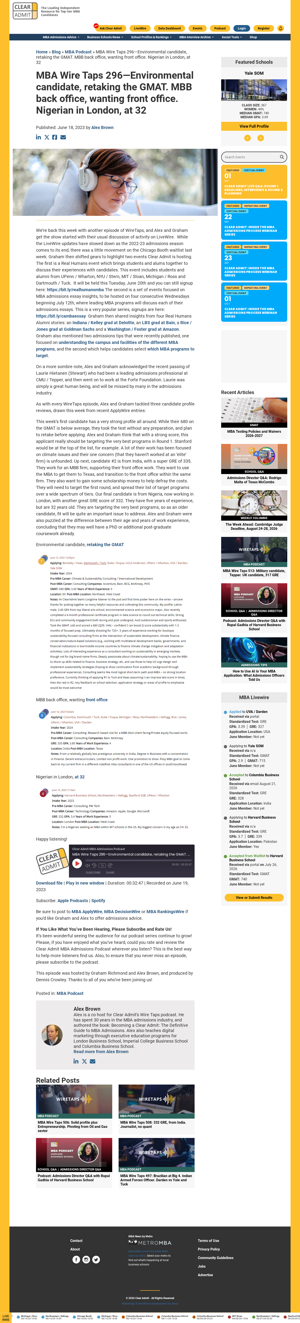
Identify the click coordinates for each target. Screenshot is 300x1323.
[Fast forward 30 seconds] (110, 865)
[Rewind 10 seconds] (94, 865)
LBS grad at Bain (158, 322)
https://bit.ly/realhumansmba (75, 289)
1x (102, 865)
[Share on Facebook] (55, 137)
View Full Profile (254, 126)
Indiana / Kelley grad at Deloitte (103, 322)
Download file (49, 883)
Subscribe (93, 872)
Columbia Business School (128, 1316)
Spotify (98, 900)
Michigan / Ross (18, 1316)
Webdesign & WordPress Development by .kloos (150, 1303)
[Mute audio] (87, 865)
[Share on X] (47, 137)
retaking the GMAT (105, 544)
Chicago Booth (73, 1316)
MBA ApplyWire (87, 911)
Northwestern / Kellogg (46, 1316)
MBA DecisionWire (122, 911)
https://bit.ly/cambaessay (61, 316)
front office (97, 699)
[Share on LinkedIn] (39, 137)
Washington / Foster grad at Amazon (143, 329)
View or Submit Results (254, 898)
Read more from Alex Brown (101, 1051)
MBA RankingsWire (165, 911)
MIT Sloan (226, 1316)
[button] (247, 138)
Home (42, 52)
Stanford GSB (283, 1316)
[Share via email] (63, 137)
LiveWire (5, 1317)
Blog (56, 52)
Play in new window (85, 883)
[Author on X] (84, 1061)
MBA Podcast (78, 52)
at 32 (79, 777)
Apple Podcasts (73, 900)
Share (110, 872)
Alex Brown (102, 127)
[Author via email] (92, 1061)
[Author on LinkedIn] (76, 1061)
